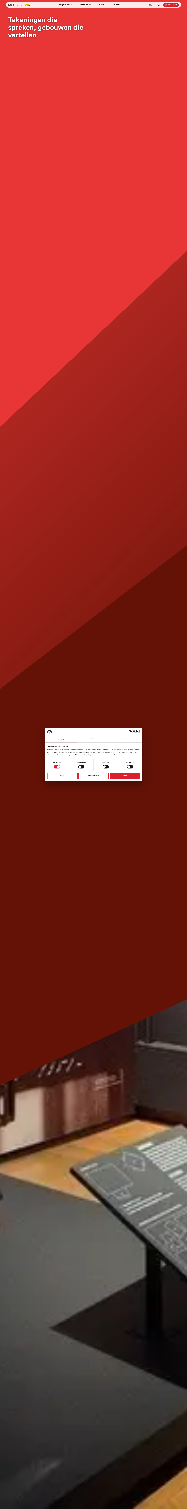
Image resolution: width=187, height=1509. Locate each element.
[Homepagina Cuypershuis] (19, 5)
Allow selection (93, 776)
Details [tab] (93, 739)
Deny (62, 776)
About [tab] (126, 739)
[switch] (81, 766)
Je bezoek (172, 5)
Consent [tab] (61, 739)
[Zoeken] (158, 4)
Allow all (124, 776)
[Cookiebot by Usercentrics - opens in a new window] (130, 731)
